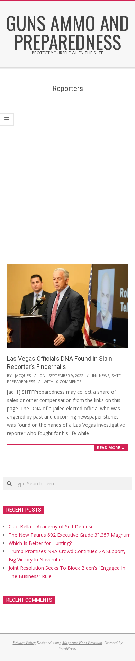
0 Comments (68, 381)
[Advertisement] (67, 180)
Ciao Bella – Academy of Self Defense (51, 526)
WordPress (67, 648)
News (104, 375)
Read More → (111, 447)
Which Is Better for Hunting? (40, 543)
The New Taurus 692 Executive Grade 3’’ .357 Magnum (70, 534)
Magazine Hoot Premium (82, 642)
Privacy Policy (24, 642)
